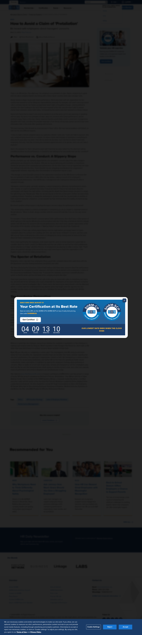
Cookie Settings (93, 627)
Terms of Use (22, 632)
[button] (30, 319)
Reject (109, 627)
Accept (125, 627)
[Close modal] (124, 300)
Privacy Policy (35, 632)
